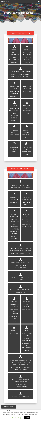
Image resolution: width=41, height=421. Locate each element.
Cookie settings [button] (16, 418)
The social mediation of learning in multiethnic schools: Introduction (20, 251)
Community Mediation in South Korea (27, 201)
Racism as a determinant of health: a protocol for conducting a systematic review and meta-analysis (20, 365)
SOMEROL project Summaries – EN (27, 109)
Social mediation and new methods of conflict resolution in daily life (14, 311)
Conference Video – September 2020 (27, 150)
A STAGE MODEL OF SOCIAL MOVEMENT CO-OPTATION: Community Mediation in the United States (14, 227)
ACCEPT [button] (27, 418)
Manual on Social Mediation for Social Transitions (14, 91)
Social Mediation (14, 332)
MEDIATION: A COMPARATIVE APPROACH (21, 291)
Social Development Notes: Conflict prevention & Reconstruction (20, 383)
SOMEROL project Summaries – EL (14, 133)
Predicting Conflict (20, 396)
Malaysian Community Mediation (14, 200)
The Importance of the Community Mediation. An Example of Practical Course (27, 340)
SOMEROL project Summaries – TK (26, 133)
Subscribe (8, 407)
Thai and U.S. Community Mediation (27, 305)
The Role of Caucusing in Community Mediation (27, 220)
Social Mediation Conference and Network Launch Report (14, 113)
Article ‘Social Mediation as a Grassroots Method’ (14, 56)
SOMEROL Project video (14, 149)
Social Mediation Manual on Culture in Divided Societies (27, 56)
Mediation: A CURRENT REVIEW (20, 279)
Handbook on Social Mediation (27, 89)
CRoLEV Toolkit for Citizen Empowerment (20, 187)
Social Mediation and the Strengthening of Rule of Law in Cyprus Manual (20, 74)
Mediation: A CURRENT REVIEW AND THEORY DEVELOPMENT (20, 265)
